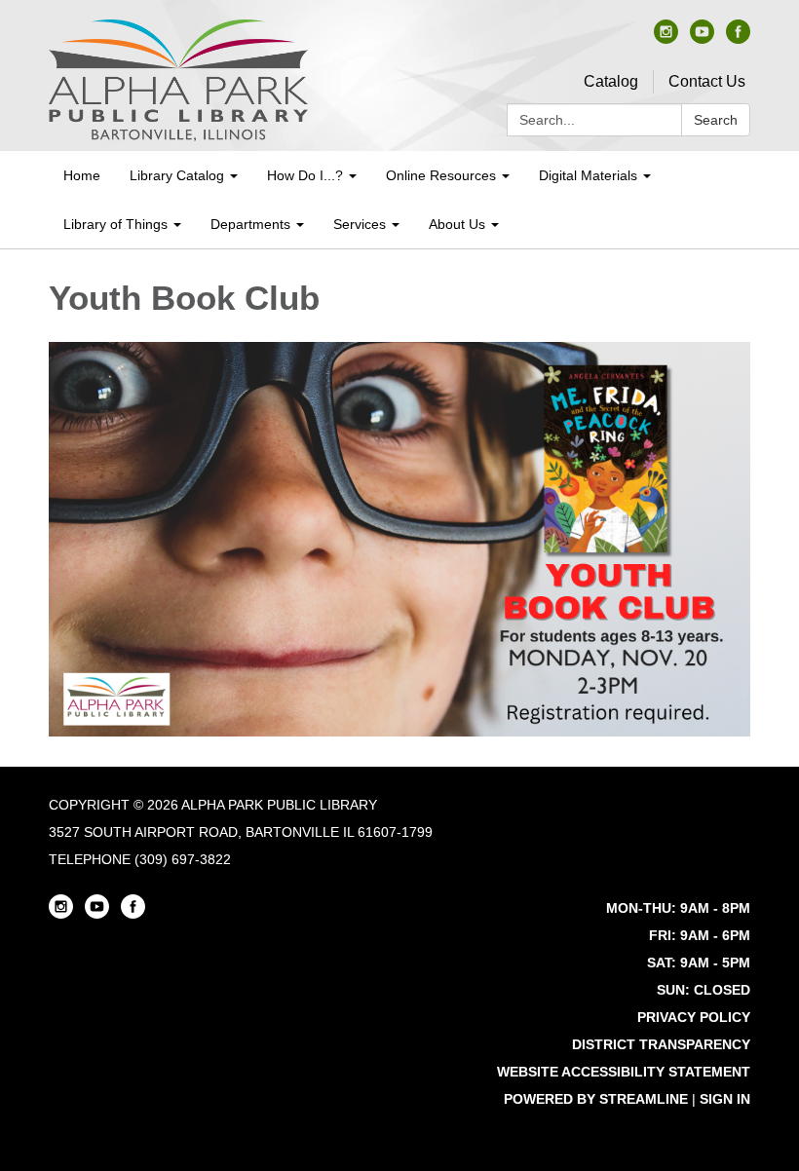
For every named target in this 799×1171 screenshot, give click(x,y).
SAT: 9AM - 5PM (698, 962)
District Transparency (661, 1044)
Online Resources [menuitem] (441, 175)
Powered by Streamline (596, 1099)
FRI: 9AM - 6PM (699, 935)
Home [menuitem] (81, 175)
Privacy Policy (693, 1017)
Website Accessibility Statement (623, 1071)
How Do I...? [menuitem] (305, 175)
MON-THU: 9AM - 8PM (678, 908)
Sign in (725, 1099)
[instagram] (666, 38)
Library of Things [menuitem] (115, 224)
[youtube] (702, 38)
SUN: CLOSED (703, 990)
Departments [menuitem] (250, 224)
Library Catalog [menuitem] (177, 175)
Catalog (611, 81)
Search (716, 120)
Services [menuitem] (359, 224)
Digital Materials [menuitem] (588, 175)
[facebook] (738, 38)
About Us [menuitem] (457, 224)
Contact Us (706, 81)
